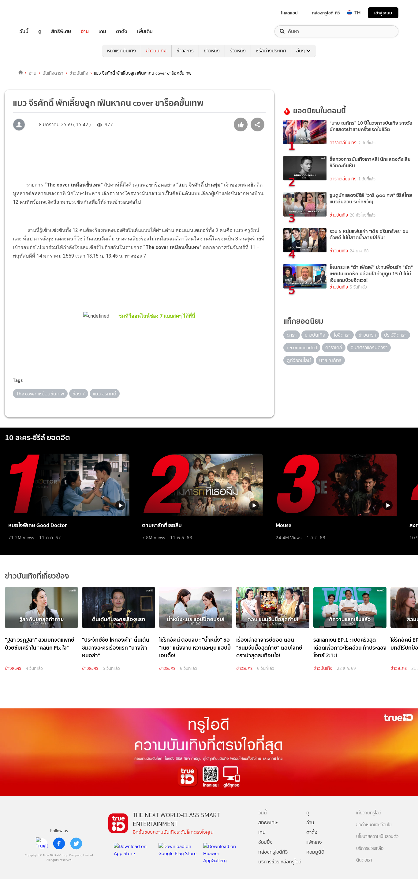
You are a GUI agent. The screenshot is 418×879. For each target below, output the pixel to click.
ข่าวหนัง (212, 50)
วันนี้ (24, 31)
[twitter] (76, 843)
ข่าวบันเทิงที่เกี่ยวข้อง (37, 576)
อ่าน (85, 31)
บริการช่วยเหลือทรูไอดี (279, 861)
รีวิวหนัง (238, 50)
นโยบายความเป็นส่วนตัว (377, 836)
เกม (102, 31)
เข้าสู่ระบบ (383, 12)
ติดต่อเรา (364, 860)
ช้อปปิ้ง (265, 842)
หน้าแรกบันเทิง (121, 50)
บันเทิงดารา (53, 73)
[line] (42, 843)
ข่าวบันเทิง (156, 50)
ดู (39, 31)
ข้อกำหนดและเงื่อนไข (374, 825)
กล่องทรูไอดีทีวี (273, 851)
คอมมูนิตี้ (315, 851)
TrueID (38, 12)
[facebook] (59, 843)
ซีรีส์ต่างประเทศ (271, 50)
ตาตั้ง (121, 31)
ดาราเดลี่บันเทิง (343, 143)
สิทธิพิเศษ (61, 31)
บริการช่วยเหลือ (369, 848)
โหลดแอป (289, 12)
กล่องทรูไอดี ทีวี (326, 12)
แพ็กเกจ (314, 842)
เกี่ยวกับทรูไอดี (368, 813)
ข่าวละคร (185, 50)
